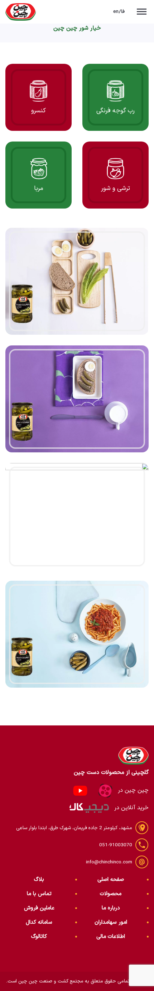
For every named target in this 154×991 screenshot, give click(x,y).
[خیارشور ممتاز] (77, 281)
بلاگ (39, 880)
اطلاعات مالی (110, 937)
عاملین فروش (39, 908)
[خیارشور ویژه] (77, 634)
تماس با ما (39, 894)
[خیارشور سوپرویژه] (77, 398)
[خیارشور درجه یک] (77, 516)
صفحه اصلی (110, 880)
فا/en (119, 11)
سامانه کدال (39, 922)
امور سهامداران (111, 922)
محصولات (110, 894)
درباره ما (111, 908)
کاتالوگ (39, 937)
